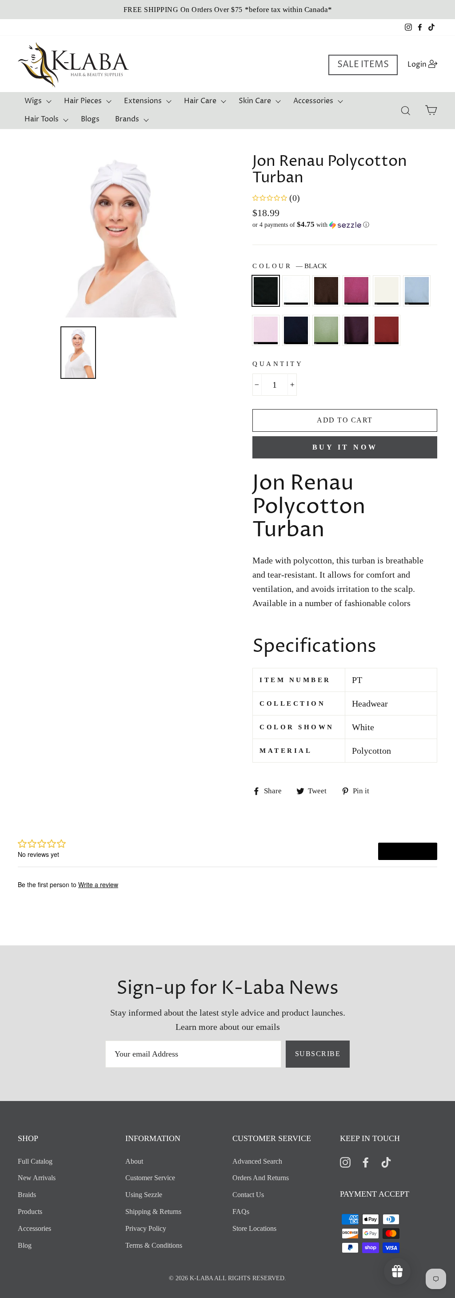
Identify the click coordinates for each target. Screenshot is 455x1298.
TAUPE (326, 330)
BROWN (326, 291)
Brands (127, 119)
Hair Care (200, 101)
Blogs (90, 119)
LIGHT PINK (265, 330)
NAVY (296, 330)
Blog (25, 1245)
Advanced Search (257, 1161)
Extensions (143, 101)
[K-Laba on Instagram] (345, 1162)
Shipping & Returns (153, 1211)
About (134, 1161)
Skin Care (255, 101)
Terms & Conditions (153, 1245)
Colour (289, 265)
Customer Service (150, 1177)
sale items (363, 65)
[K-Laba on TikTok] (386, 1162)
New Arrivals (37, 1177)
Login (425, 64)
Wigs (33, 101)
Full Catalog (35, 1161)
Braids (27, 1194)
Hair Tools (41, 119)
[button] (344, 225)
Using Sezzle (143, 1194)
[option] (227, 9)
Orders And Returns (260, 1177)
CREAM (386, 291)
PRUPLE (356, 330)
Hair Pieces (83, 101)
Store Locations (254, 1228)
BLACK (265, 291)
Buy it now (345, 447)
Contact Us (248, 1194)
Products (30, 1211)
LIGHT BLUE (416, 291)
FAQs (240, 1211)
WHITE (296, 291)
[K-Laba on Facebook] (365, 1162)
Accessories (313, 101)
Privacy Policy (145, 1228)
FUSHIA (356, 291)
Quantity (277, 363)
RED (386, 330)
